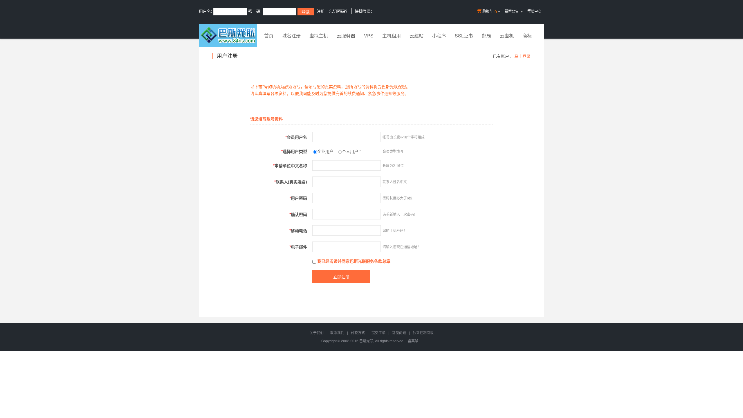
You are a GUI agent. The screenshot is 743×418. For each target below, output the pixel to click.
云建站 (416, 35)
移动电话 (298, 230)
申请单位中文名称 (290, 165)
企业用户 (325, 151)
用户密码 (298, 198)
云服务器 (346, 35)
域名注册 (291, 35)
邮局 (486, 35)
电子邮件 (298, 247)
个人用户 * (351, 151)
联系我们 (337, 332)
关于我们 (317, 332)
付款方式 (358, 332)
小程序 (439, 35)
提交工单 (378, 332)
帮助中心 (534, 10)
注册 (321, 11)
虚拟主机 (318, 35)
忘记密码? (338, 11)
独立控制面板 (423, 332)
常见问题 (399, 332)
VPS (369, 35)
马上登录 (522, 56)
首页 (268, 35)
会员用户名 (296, 137)
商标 (527, 35)
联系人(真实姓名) (290, 182)
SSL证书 (464, 35)
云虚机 (507, 35)
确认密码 (298, 214)
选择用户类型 (294, 151)
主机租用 (391, 35)
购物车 (489, 11)
